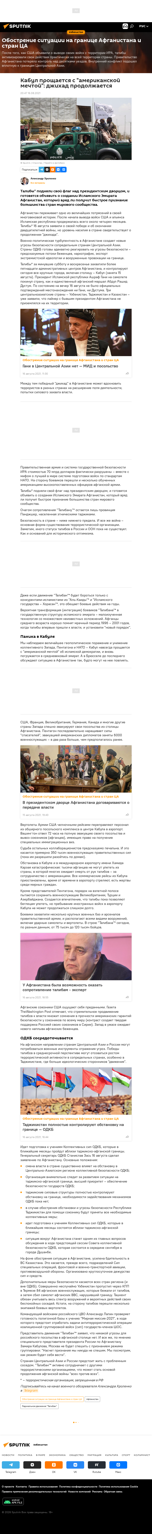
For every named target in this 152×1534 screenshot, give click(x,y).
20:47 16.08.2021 (30, 93)
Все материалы (38, 183)
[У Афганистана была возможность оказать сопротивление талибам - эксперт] (76, 956)
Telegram (30, 1390)
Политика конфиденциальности (78, 1486)
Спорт (126, 1455)
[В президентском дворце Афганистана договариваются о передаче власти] (76, 769)
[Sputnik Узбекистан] (18, 29)
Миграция (94, 1455)
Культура (111, 1455)
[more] (127, 373)
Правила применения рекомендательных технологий (34, 1491)
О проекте (8, 1486)
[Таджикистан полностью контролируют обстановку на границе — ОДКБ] (76, 1091)
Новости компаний (79, 1491)
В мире (40, 1455)
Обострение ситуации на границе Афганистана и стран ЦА (71, 360)
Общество (76, 1455)
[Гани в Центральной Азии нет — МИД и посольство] (76, 332)
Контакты (21, 1486)
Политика (25, 1455)
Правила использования (43, 1486)
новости (8, 1455)
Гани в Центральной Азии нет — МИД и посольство (70, 366)
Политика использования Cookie (118, 1486)
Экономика (57, 1455)
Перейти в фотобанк (54, 162)
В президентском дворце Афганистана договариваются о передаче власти (76, 805)
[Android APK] (13, 1502)
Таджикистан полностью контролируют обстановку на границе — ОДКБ (73, 1127)
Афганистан (92, 1399)
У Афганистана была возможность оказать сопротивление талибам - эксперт (62, 987)
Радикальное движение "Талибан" (39, 1406)
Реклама (97, 1491)
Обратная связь (113, 1491)
